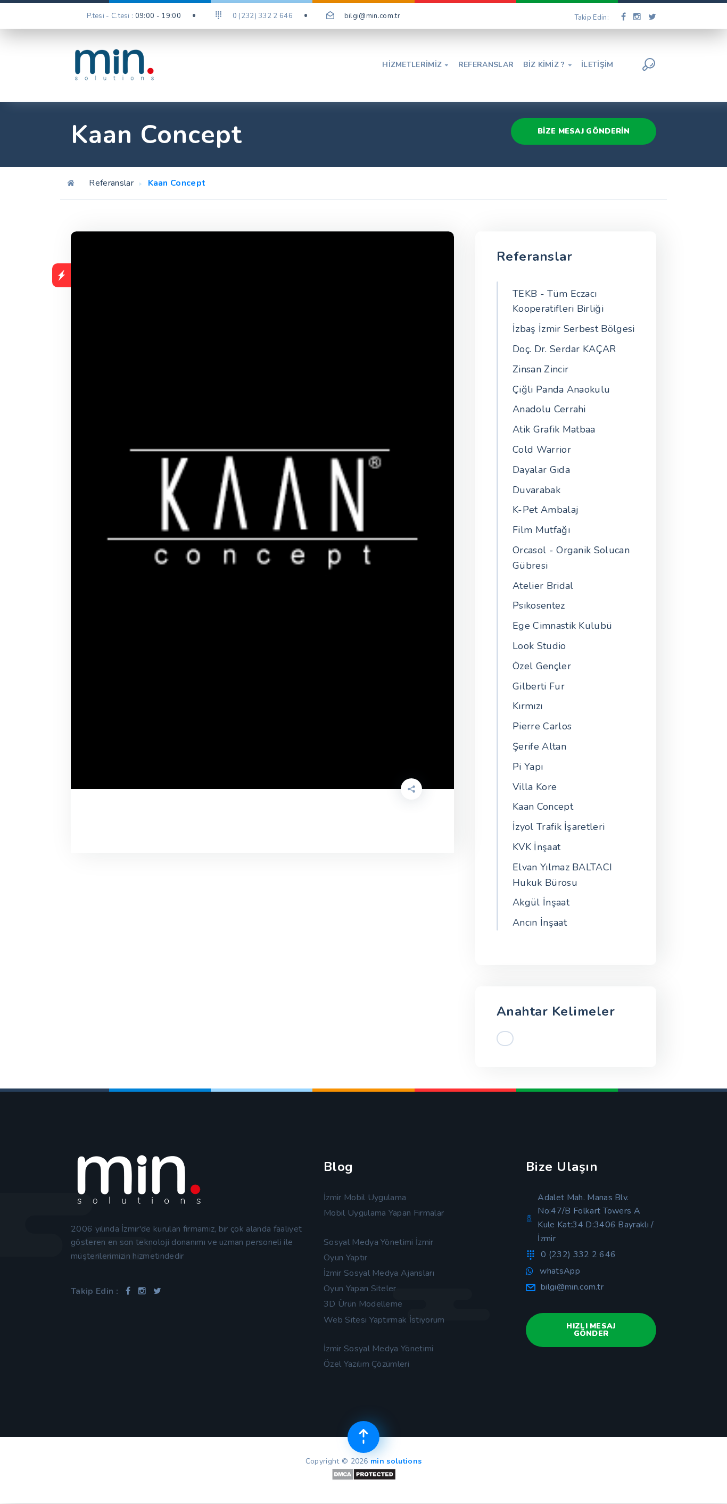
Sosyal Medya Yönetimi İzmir (379, 1242)
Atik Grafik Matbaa (554, 429)
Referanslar (486, 65)
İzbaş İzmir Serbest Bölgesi (574, 328)
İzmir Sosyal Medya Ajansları (379, 1273)
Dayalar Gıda (541, 469)
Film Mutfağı (541, 530)
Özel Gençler (542, 666)
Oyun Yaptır (346, 1258)
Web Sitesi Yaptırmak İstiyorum (384, 1320)
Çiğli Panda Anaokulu (561, 389)
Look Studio (539, 645)
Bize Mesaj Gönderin (584, 131)
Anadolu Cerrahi (549, 409)
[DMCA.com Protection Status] (364, 1478)
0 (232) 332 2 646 (578, 1254)
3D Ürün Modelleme (363, 1304)
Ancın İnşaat (540, 922)
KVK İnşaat (536, 847)
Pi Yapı (528, 766)
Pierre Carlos (542, 726)
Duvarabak (536, 490)
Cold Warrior (542, 449)
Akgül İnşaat (541, 902)
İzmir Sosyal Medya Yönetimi (379, 1349)
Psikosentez (539, 605)
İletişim (597, 65)
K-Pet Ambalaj (546, 509)
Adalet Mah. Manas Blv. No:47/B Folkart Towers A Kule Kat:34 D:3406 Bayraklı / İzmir (596, 1218)
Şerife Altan (539, 746)
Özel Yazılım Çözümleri (366, 1364)
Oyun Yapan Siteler (360, 1288)
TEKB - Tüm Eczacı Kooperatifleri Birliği (558, 301)
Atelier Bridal (543, 585)
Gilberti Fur (539, 686)
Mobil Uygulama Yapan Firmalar (384, 1213)
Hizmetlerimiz (415, 65)
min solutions (396, 1461)
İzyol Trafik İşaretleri (559, 826)
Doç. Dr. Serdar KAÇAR (564, 349)
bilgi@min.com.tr (372, 16)
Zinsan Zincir (540, 369)
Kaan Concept (543, 806)
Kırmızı (527, 706)
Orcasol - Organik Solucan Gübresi (571, 558)
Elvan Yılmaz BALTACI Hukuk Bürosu (562, 875)
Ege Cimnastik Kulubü (562, 625)
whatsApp (560, 1271)
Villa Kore (535, 786)
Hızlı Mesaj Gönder (591, 1330)
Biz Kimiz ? (547, 65)
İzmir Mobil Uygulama (365, 1197)
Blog (338, 1166)
